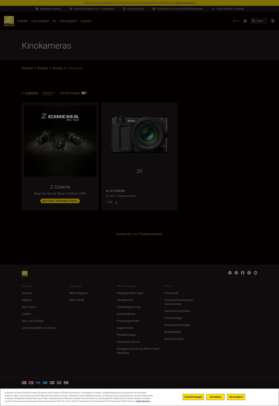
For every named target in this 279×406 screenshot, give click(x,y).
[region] (139, 397)
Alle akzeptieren (236, 397)
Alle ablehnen (215, 397)
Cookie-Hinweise (143, 401)
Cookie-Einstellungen (193, 397)
